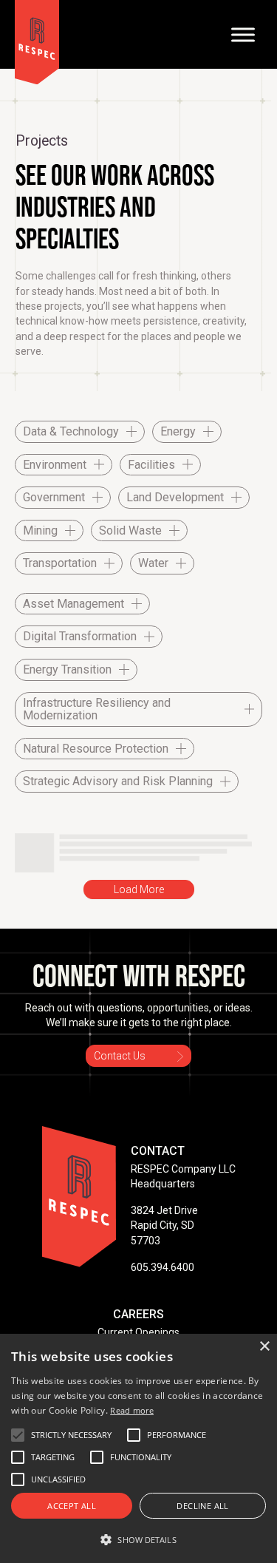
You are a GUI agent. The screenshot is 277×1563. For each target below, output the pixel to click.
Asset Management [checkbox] (73, 604)
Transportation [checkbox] (60, 563)
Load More (139, 889)
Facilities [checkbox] (151, 465)
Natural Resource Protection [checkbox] (95, 749)
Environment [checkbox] (54, 465)
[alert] (138, 1448)
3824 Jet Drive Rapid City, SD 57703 (164, 1225)
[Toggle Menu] (243, 34)
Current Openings (138, 1332)
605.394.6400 (162, 1267)
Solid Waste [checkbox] (130, 530)
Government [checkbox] (54, 497)
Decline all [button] (202, 1505)
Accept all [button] (71, 1505)
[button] (71, 1435)
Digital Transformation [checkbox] (80, 636)
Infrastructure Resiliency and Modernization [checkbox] (97, 709)
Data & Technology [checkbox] (71, 431)
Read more (132, 1410)
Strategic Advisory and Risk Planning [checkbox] (118, 781)
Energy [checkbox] (178, 431)
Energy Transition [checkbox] (67, 669)
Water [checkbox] (153, 563)
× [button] (264, 1346)
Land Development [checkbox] (175, 497)
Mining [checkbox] (40, 530)
